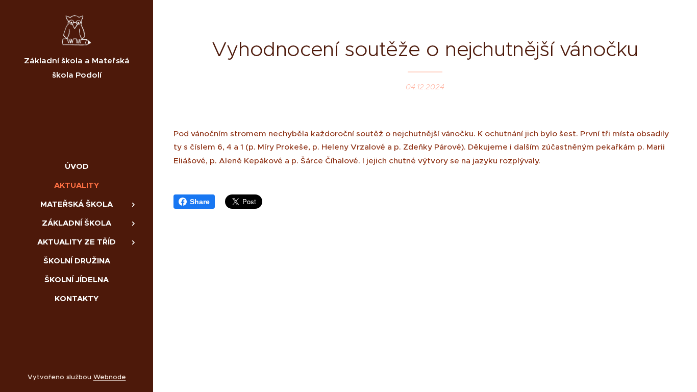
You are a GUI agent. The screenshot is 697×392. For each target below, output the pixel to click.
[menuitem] (76, 166)
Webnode (109, 377)
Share (200, 202)
